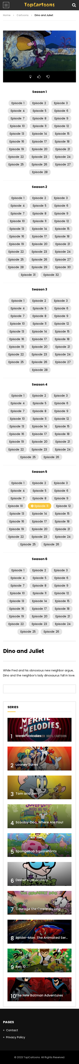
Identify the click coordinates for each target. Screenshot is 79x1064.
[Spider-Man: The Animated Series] (39, 932)
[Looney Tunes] (39, 759)
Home (7, 15)
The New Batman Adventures (39, 995)
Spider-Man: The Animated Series (43, 937)
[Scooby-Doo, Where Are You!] (39, 816)
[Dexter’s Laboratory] (39, 874)
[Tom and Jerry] (39, 787)
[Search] (74, 5)
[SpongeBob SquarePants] (39, 845)
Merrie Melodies (28, 736)
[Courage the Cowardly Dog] (39, 903)
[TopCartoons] (39, 5)
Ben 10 (21, 966)
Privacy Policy (15, 1037)
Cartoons (23, 15)
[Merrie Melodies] (39, 730)
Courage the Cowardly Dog (38, 909)
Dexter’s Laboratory (32, 880)
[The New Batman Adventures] (39, 989)
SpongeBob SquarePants (36, 851)
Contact (12, 1030)
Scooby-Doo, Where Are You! (39, 822)
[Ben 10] (39, 961)
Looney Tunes (27, 764)
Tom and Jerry (28, 793)
